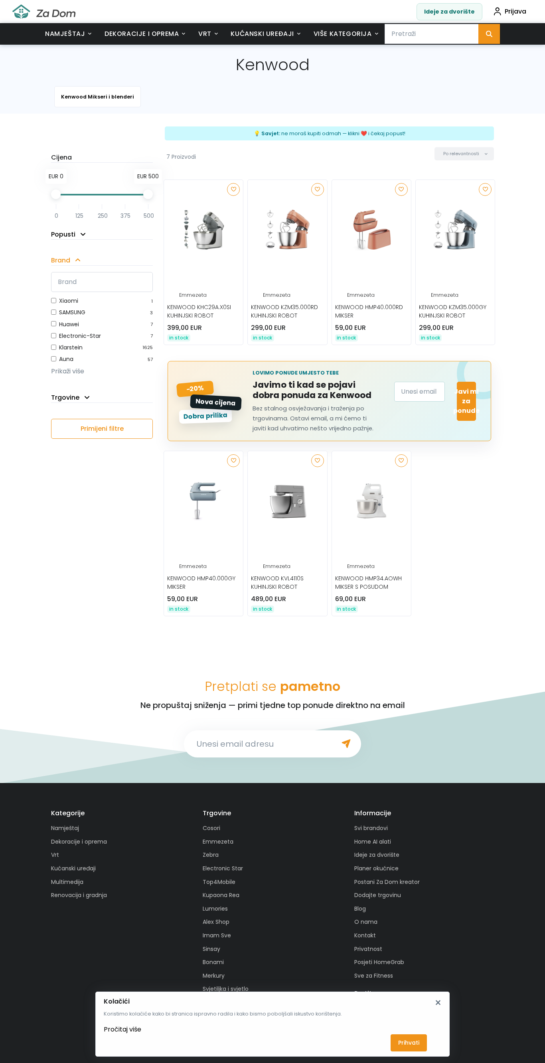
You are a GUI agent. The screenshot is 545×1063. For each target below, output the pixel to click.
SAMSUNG (72, 312)
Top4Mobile (219, 882)
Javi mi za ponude (466, 401)
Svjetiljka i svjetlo (226, 989)
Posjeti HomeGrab (379, 962)
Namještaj (65, 33)
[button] (464, 153)
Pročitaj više (122, 1029)
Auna (66, 359)
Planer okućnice (376, 868)
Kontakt (365, 935)
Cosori (211, 828)
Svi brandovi (371, 828)
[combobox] (432, 34)
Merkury (214, 976)
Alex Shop (216, 922)
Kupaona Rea (221, 895)
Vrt (204, 33)
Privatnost (368, 949)
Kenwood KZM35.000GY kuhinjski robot (452, 311)
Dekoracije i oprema (142, 33)
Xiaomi (68, 301)
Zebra (211, 855)
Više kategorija (343, 33)
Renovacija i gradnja (79, 895)
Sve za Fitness (373, 976)
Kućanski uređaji (262, 33)
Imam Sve (217, 935)
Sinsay (211, 949)
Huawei (69, 324)
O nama (365, 922)
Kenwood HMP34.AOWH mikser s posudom (368, 582)
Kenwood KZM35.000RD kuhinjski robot (284, 311)
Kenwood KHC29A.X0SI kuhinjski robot (199, 311)
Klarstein (71, 347)
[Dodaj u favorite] (233, 189)
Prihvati (408, 1043)
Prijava (515, 11)
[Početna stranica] (44, 11)
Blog (360, 909)
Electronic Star (223, 868)
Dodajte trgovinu (377, 895)
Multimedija (67, 882)
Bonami (213, 962)
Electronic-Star (80, 336)
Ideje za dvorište (449, 12)
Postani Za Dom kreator (387, 882)
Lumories (215, 909)
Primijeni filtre (102, 428)
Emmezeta (193, 295)
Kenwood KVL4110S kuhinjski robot (277, 582)
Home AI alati (372, 842)
